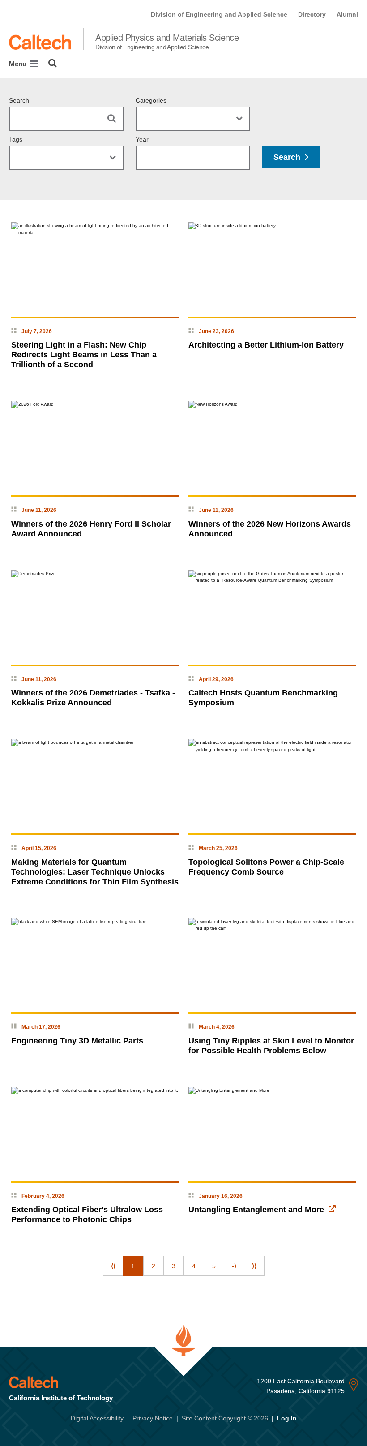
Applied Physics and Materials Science (167, 42)
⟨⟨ (113, 1266)
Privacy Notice (152, 1418)
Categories (151, 100)
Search (19, 100)
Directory (312, 14)
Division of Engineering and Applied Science (219, 14)
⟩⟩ (254, 1266)
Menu (18, 64)
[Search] (52, 63)
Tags (15, 139)
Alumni (347, 14)
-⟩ (234, 1266)
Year (142, 139)
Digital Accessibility (97, 1418)
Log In (287, 1418)
